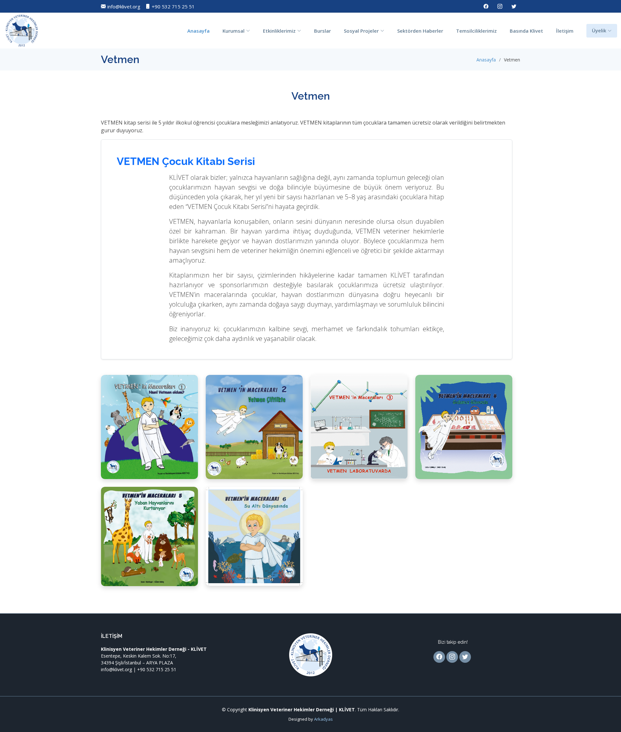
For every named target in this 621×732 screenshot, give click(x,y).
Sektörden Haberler (420, 30)
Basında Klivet (526, 30)
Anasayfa (198, 30)
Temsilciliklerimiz (476, 30)
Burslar (322, 30)
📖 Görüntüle (149, 437)
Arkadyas (323, 719)
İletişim (564, 30)
